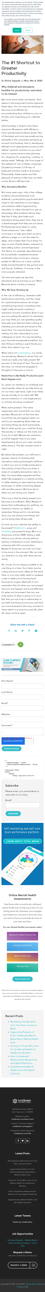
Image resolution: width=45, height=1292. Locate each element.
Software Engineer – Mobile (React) (22, 1240)
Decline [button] (27, 30)
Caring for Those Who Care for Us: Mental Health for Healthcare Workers (24, 1049)
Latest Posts (22, 1153)
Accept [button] (17, 30)
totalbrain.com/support (22, 1126)
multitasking (24, 353)
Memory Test (22, 966)
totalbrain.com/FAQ (22, 1133)
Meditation (20, 528)
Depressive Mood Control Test (22, 935)
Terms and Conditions (35, 1284)
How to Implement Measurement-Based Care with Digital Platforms (23, 1059)
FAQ (26, 1287)
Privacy (20, 1287)
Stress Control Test (22, 956)
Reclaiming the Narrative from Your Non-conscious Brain (23, 1025)
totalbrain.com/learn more (22, 1119)
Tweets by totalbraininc (22, 1222)
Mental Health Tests (22, 979)
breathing (7, 531)
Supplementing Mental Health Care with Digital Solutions (22, 1070)
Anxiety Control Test (22, 945)
